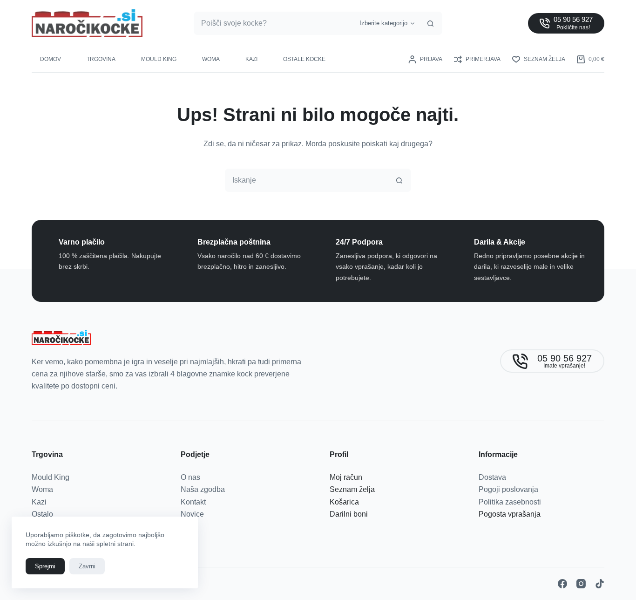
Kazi (251, 59)
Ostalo (42, 514)
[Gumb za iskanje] (430, 23)
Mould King (158, 59)
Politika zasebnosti (510, 502)
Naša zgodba (203, 489)
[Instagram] (581, 583)
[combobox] (274, 23)
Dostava (492, 477)
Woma (211, 59)
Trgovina (101, 59)
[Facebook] (562, 583)
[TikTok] (599, 583)
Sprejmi (45, 566)
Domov (50, 59)
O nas (190, 477)
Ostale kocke (304, 59)
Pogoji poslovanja (508, 489)
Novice (192, 514)
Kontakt (193, 502)
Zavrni (87, 566)
